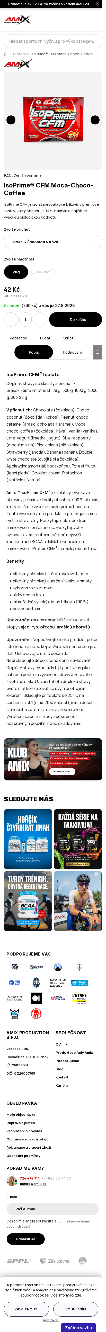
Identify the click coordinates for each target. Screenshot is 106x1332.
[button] (10, 119)
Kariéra (62, 1085)
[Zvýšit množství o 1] (40, 319)
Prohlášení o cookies (24, 1131)
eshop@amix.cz (33, 1183)
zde (78, 1295)
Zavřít (33, 344)
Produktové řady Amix (74, 1052)
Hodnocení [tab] (72, 352)
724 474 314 (30, 1178)
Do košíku (78, 319)
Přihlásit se (25, 1239)
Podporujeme (67, 1060)
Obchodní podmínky (23, 1155)
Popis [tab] (34, 352)
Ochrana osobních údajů (27, 1139)
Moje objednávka (20, 1114)
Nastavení (51, 1320)
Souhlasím (75, 1309)
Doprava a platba (20, 1122)
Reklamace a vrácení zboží (28, 1147)
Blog (60, 1069)
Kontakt (62, 1077)
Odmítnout (26, 1309)
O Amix (61, 1044)
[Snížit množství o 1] (11, 319)
